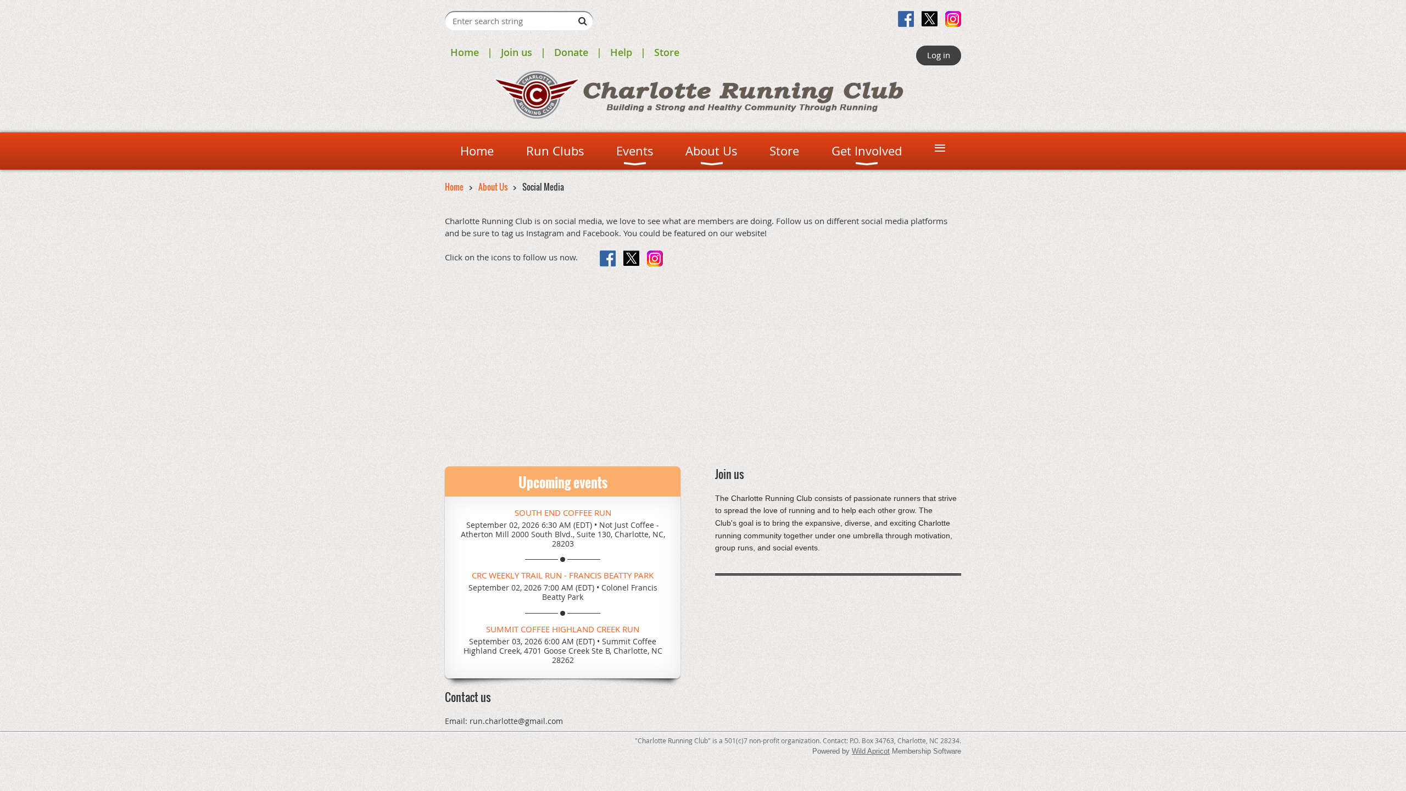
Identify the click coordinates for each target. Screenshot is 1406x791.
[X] (930, 19)
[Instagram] (953, 19)
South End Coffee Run (563, 512)
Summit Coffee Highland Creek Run (562, 628)
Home (464, 52)
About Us (492, 187)
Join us (516, 52)
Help (621, 52)
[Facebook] (906, 19)
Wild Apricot (871, 751)
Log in (938, 54)
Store (666, 52)
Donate (571, 52)
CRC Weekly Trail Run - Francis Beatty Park (563, 575)
